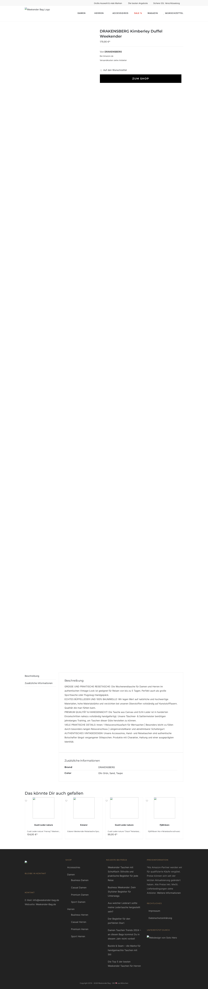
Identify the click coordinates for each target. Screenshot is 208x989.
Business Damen (79, 880)
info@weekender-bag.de (46, 900)
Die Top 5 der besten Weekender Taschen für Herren (124, 963)
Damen (71, 874)
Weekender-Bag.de (46, 904)
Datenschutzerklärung (160, 918)
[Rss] (30, 881)
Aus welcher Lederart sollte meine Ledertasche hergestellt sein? (124, 907)
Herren (70, 909)
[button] (113, 70)
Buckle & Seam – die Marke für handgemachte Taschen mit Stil (124, 950)
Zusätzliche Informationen (38, 683)
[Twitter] (34, 881)
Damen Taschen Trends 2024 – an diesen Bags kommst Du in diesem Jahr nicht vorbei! (124, 934)
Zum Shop (140, 78)
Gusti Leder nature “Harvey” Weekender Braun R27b (49, 831)
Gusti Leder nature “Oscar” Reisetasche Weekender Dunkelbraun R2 (137, 831)
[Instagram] (38, 881)
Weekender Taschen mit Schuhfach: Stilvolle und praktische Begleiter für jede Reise (123, 873)
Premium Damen (80, 894)
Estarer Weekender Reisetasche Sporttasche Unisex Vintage (93, 831)
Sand (112, 773)
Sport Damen (78, 901)
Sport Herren (78, 936)
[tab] (40, 676)
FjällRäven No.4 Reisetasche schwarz (164, 831)
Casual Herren (78, 922)
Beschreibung (32, 675)
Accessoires (73, 867)
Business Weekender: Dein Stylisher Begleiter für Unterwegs (122, 891)
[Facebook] (26, 881)
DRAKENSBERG (106, 767)
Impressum (154, 910)
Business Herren (79, 914)
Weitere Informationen (169, 892)
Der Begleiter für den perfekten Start (119, 920)
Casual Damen (78, 887)
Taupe (119, 773)
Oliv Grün (103, 773)
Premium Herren (79, 929)
